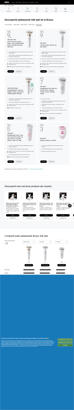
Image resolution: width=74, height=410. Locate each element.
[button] (13, 2)
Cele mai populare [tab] (8, 24)
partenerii (20, 340)
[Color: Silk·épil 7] (61, 262)
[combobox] (28, 242)
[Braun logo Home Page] (7, 2)
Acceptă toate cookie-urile (65, 339)
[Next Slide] (70, 206)
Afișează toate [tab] (39, 24)
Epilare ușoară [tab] (32, 24)
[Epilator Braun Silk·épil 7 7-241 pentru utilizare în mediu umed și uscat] (46, 197)
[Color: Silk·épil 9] (45, 262)
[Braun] (7, 2)
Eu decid (65, 345)
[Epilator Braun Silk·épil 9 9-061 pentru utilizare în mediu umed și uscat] (29, 197)
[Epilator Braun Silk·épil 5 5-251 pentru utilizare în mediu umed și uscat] (63, 197)
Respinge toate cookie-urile (65, 342)
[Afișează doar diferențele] (6, 243)
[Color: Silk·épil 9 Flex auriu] (28, 262)
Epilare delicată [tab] (24, 24)
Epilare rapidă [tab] (16, 24)
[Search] (68, 2)
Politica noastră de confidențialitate (9, 344)
